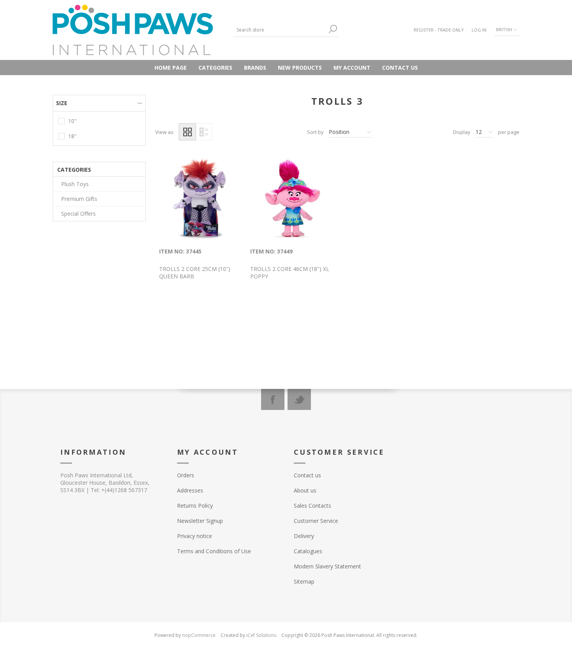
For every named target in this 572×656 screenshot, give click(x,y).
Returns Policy (195, 505)
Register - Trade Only (439, 30)
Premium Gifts (79, 198)
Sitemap (304, 581)
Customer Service (316, 520)
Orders (185, 475)
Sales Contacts (312, 505)
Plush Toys (75, 184)
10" (72, 121)
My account (351, 67)
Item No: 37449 (271, 251)
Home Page (170, 67)
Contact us (400, 67)
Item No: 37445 (180, 251)
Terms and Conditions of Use (214, 551)
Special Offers (78, 213)
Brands (255, 67)
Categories (215, 67)
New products (300, 67)
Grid (187, 132)
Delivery (304, 536)
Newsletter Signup (200, 520)
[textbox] (280, 29)
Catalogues (308, 551)
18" (72, 136)
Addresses (190, 490)
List (203, 132)
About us (305, 490)
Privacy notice (194, 536)
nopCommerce (199, 635)
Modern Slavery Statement (327, 566)
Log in (479, 30)
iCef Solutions (261, 635)
